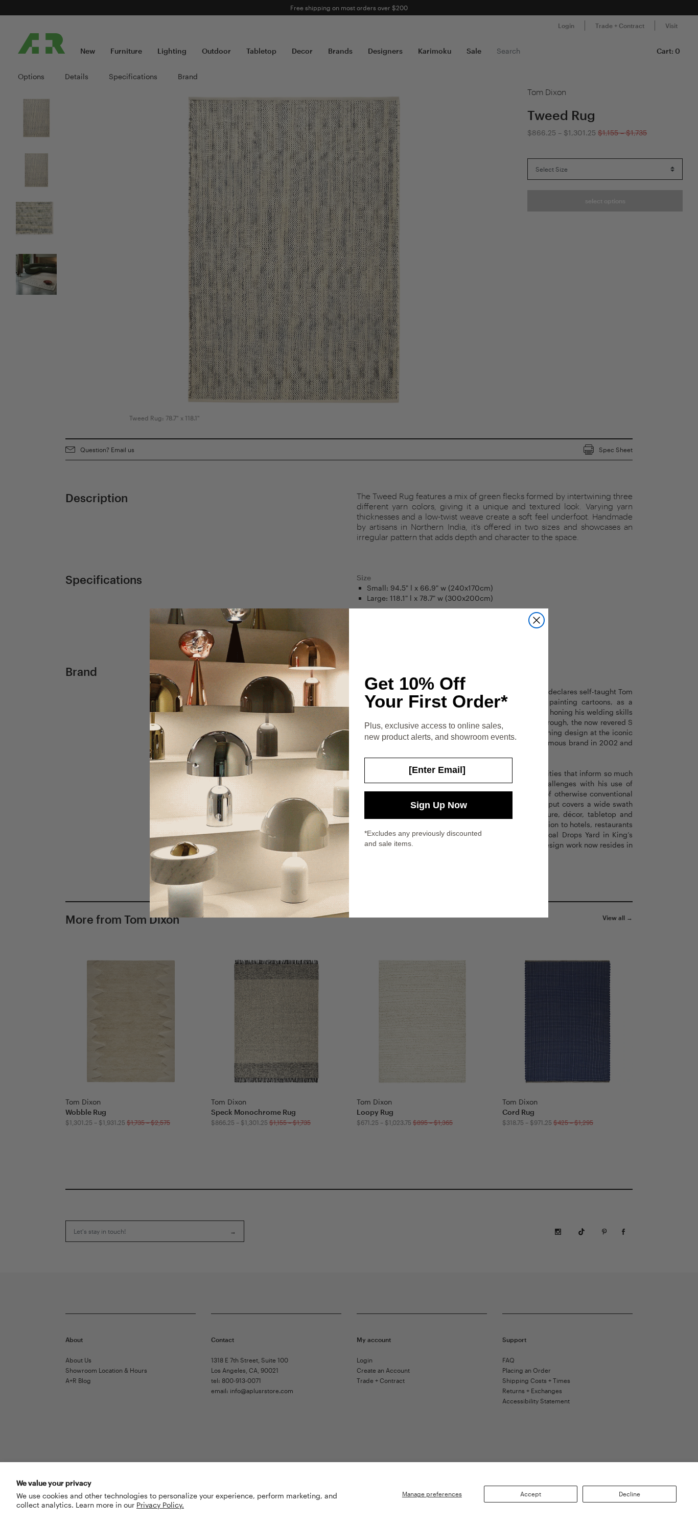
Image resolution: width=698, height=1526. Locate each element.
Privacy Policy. (160, 1504)
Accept (530, 1493)
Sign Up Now (438, 805)
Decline (629, 1493)
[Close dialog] (536, 620)
